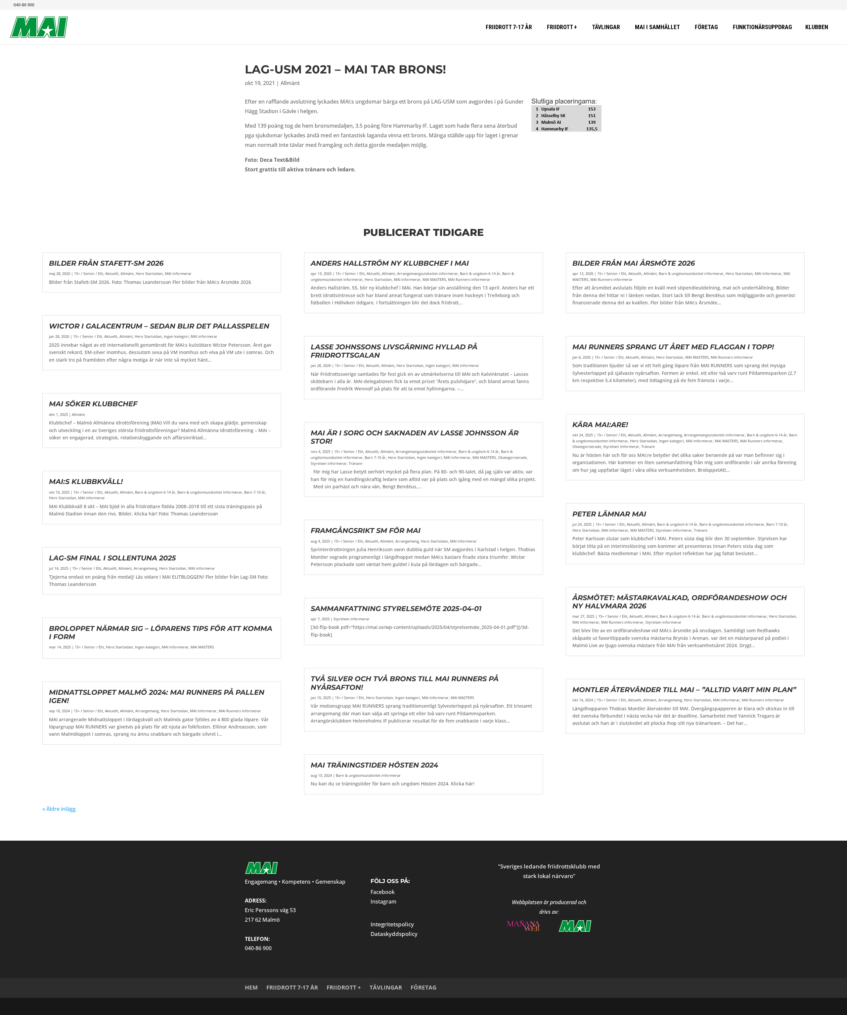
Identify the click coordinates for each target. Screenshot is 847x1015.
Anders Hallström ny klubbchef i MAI (390, 263)
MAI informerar (178, 273)
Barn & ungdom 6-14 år (155, 492)
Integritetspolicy (392, 924)
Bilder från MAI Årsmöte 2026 (633, 263)
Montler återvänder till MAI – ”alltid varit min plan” (684, 689)
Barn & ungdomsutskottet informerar (209, 492)
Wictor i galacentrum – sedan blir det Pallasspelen (159, 326)
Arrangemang (145, 568)
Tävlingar (386, 987)
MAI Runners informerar (240, 710)
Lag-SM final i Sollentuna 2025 (112, 558)
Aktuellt (111, 273)
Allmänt (290, 83)
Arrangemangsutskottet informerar (427, 273)
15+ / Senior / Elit (88, 273)
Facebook (383, 892)
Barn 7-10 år (254, 492)
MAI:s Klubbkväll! (86, 481)
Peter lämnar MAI (609, 514)
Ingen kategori (176, 336)
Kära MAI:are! (600, 424)
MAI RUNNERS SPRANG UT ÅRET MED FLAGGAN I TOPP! (673, 347)
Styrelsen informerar (329, 463)
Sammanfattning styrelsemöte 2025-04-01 (396, 608)
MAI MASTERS (202, 646)
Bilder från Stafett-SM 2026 (106, 263)
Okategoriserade (512, 457)
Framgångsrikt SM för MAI (366, 530)
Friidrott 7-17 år (292, 987)
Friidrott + (344, 987)
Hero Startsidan (149, 273)
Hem (251, 987)
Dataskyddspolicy (394, 934)
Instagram (383, 901)
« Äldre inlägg (59, 809)
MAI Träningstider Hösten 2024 (374, 765)
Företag (423, 987)
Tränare (355, 463)
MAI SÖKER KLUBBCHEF (93, 404)
